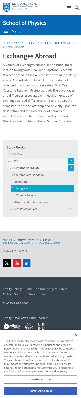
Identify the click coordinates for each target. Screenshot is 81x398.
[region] (40, 364)
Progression (19, 181)
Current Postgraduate (23, 209)
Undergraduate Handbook (28, 175)
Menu (16, 31)
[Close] (76, 335)
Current (30, 42)
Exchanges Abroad (13, 46)
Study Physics (11, 42)
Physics (7, 240)
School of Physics (25, 22)
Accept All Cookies (40, 390)
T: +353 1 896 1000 (15, 303)
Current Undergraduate (56, 42)
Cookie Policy (58, 371)
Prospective (15, 154)
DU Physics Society (24, 195)
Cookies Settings (40, 379)
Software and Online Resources (32, 202)
